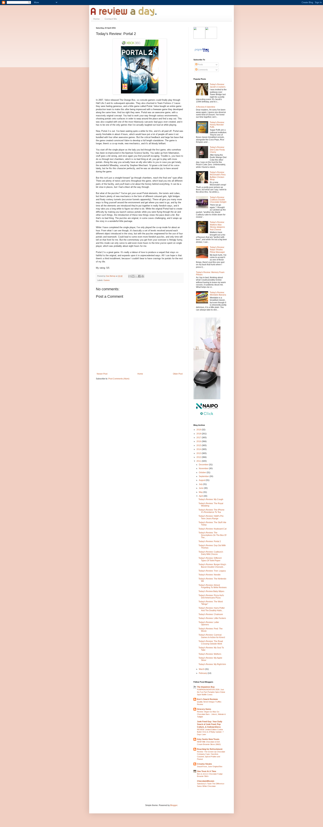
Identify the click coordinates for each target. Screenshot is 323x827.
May (201, 492)
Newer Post (102, 374)
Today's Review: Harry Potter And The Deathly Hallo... (212, 609)
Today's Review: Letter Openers (209, 623)
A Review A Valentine (205, 107)
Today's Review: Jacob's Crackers (217, 85)
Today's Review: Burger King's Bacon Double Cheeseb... (212, 565)
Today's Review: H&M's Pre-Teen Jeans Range (211, 517)
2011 (199, 461)
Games (107, 280)
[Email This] (130, 276)
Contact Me (111, 18)
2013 (199, 453)
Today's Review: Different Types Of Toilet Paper (210, 559)
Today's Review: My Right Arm (212, 664)
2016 (199, 441)
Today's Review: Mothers (210, 654)
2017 (199, 437)
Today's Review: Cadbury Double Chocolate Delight (218, 199)
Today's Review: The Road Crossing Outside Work (211, 642)
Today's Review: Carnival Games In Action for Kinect (212, 636)
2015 (199, 445)
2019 (199, 429)
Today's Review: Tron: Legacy (212, 571)
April (201, 496)
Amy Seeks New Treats (208, 739)
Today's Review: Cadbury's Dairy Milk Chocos (211, 553)
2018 (199, 433)
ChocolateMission (205, 781)
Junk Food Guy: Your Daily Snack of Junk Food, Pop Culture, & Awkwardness (209, 724)
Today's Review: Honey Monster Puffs (217, 124)
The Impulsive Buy (206, 687)
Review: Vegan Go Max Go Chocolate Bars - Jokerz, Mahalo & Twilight (211, 714)
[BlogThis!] (133, 276)
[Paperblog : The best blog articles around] (201, 52)
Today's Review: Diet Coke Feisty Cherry (217, 149)
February (203, 673)
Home (96, 18)
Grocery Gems (204, 709)
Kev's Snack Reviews (207, 699)
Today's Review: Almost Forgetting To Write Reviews (213, 586)
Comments (202, 70)
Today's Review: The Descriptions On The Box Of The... (212, 535)
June (201, 488)
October (203, 472)
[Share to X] (136, 276)
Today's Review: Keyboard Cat (212, 529)
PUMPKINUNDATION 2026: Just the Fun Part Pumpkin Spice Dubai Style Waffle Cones (211, 692)
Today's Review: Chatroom (211, 614)
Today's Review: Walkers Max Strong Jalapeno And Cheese (217, 226)
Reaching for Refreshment (209, 749)
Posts (200, 64)
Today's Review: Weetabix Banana (218, 293)
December (204, 464)
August (202, 480)
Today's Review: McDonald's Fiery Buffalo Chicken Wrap (218, 176)
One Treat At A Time (206, 771)
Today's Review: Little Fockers (212, 618)
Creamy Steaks (204, 764)
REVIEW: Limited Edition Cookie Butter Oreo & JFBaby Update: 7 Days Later (210, 732)
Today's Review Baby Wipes (211, 591)
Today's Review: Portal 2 (210, 541)
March (202, 669)
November (204, 468)
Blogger (173, 805)
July (201, 484)
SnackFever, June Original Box (209, 766)
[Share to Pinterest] (142, 276)
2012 (199, 457)
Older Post (178, 374)
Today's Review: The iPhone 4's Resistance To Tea (211, 511)
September (204, 476)
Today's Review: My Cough (211, 499)
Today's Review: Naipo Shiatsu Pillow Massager (217, 249)
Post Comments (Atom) (118, 379)
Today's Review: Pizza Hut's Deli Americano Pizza (211, 596)
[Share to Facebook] (139, 276)
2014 (199, 449)
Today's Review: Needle (210, 575)
